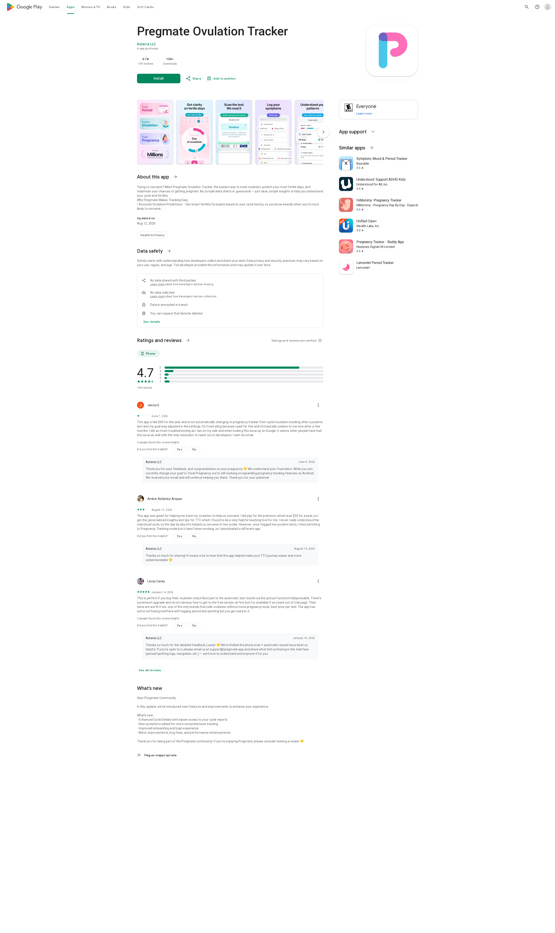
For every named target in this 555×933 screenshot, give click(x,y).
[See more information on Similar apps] (371, 147)
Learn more (157, 284)
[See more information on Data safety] (169, 251)
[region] (223, 61)
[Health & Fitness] (152, 235)
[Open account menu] (547, 7)
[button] (155, 132)
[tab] (54, 7)
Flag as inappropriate (157, 755)
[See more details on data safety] (152, 321)
